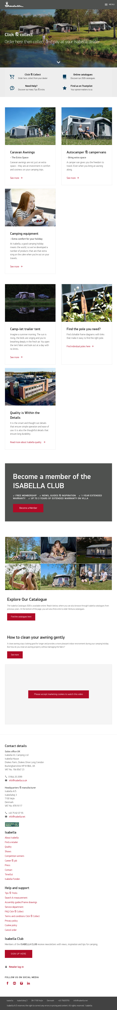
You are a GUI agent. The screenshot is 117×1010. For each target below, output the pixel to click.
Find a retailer (11, 842)
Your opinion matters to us (81, 90)
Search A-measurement (16, 898)
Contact (8, 870)
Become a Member (28, 508)
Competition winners (14, 856)
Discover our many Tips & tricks (31, 90)
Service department (14, 907)
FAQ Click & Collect (14, 911)
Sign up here (18, 954)
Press (7, 865)
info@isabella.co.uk (18, 780)
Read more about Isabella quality (26, 442)
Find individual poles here (78, 346)
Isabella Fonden (12, 879)
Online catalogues (82, 74)
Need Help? (31, 86)
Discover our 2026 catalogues (83, 78)
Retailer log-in (16, 967)
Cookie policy (11, 925)
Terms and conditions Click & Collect (22, 916)
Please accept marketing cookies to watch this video (58, 694)
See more (14, 178)
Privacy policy (11, 921)
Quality (8, 847)
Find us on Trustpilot (81, 86)
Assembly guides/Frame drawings (21, 902)
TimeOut (9, 874)
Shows (8, 851)
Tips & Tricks (11, 893)
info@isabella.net (17, 817)
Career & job (11, 861)
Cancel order (11, 930)
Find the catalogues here (21, 617)
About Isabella (12, 838)
